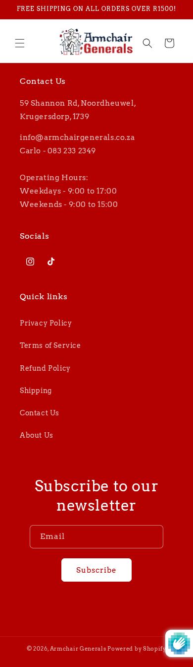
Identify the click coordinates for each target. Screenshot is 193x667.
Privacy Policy (46, 323)
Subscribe (96, 570)
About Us (36, 435)
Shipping (36, 391)
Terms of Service (50, 345)
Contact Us (39, 413)
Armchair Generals (78, 648)
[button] (20, 43)
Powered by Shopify (136, 648)
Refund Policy (45, 368)
